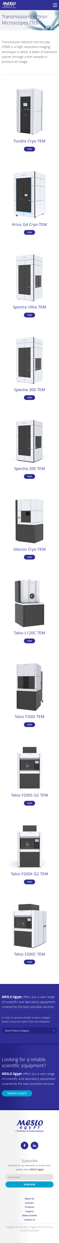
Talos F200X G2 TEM (29, 874)
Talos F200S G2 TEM (29, 795)
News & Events (29, 1216)
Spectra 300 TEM (29, 390)
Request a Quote (17, 1094)
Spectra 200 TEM (29, 469)
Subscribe (29, 1185)
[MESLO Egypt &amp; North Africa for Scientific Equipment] (9, 5)
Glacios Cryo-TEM (29, 549)
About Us (29, 1199)
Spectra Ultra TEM (29, 307)
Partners (29, 1203)
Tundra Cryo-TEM (29, 141)
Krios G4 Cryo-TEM (29, 225)
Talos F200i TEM (29, 717)
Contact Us (29, 1220)
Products (29, 1207)
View (29, 149)
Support (29, 1212)
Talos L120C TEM (29, 633)
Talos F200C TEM (29, 954)
